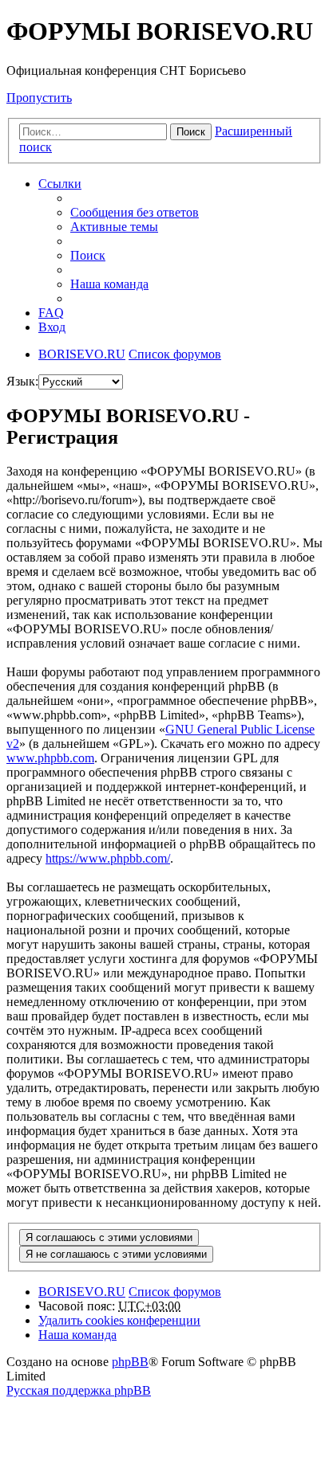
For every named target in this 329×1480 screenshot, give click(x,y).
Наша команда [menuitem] (109, 284)
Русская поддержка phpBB (78, 1390)
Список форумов (175, 1291)
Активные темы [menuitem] (114, 226)
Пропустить (39, 97)
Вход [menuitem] (51, 327)
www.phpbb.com (50, 758)
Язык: (22, 381)
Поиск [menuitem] (87, 255)
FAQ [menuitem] (51, 312)
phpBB (130, 1361)
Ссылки (59, 183)
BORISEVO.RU (81, 1291)
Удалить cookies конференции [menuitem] (119, 1320)
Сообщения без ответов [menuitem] (134, 212)
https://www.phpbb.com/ (108, 858)
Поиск (190, 132)
